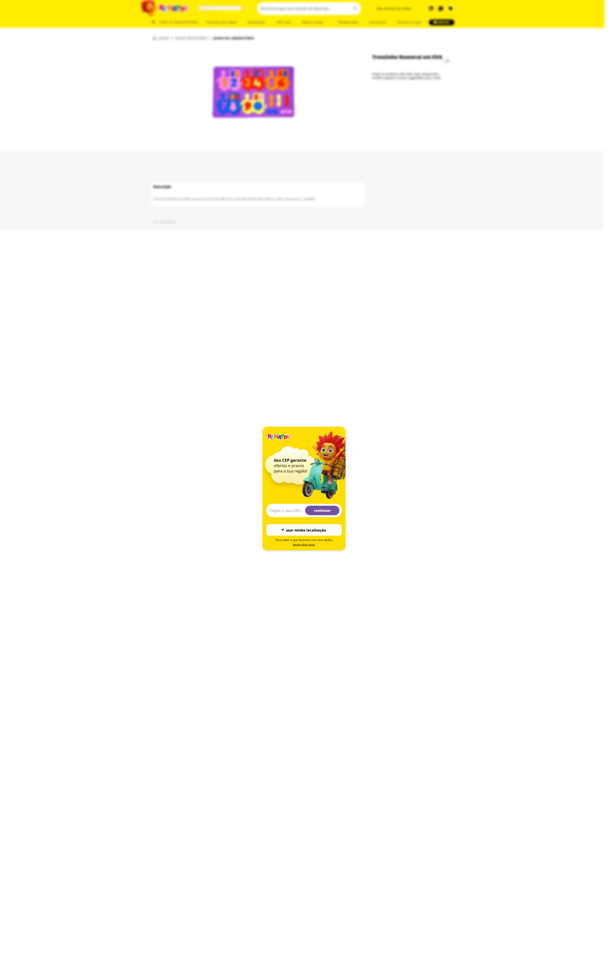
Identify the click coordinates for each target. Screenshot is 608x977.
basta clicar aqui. (304, 544)
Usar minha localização (306, 530)
